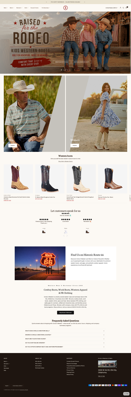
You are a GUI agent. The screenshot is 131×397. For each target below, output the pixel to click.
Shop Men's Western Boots (65, 161)
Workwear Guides (39, 368)
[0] (126, 8)
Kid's (26, 7)
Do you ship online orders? (35, 342)
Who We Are (38, 361)
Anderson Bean (7, 195)
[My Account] (120, 8)
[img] (65, 213)
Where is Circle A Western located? (38, 334)
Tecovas (100, 195)
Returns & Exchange (72, 363)
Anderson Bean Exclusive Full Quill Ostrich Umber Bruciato (17, 198)
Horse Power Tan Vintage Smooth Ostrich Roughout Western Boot (80, 198)
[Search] (123, 8)
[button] (64, 236)
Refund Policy (70, 374)
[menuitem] (6, 8)
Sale (5, 370)
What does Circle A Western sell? (37, 330)
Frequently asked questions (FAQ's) (76, 365)
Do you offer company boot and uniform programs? (44, 346)
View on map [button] (101, 376)
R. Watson (37, 195)
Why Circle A (38, 363)
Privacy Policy (70, 370)
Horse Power (69, 195)
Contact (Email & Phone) (73, 361)
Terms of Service (71, 368)
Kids (5, 366)
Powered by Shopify (23, 389)
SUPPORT (69, 358)
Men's (11, 7)
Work (5, 7)
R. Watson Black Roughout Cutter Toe (45, 197)
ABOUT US (38, 358)
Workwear (6, 368)
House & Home (34, 7)
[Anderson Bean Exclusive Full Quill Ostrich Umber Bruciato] (18, 178)
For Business (45, 7)
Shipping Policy (70, 372)
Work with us (38, 365)
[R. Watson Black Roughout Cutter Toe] (49, 178)
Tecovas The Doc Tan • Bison (105, 197)
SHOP (5, 358)
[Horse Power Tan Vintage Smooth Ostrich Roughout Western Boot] (81, 178)
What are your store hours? (35, 338)
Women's (18, 7)
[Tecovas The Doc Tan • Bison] (112, 178)
